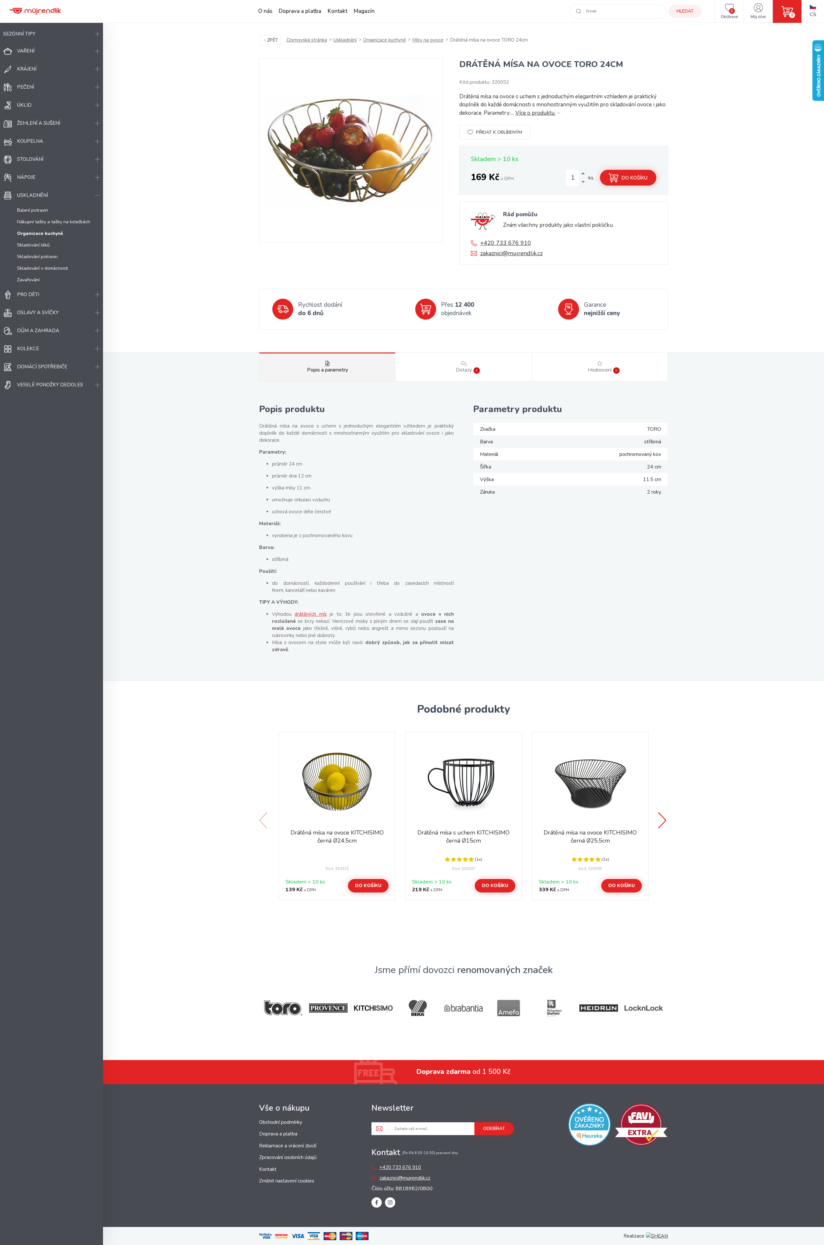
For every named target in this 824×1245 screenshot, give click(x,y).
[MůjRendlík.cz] (35, 11)
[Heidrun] (598, 1008)
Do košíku (635, 178)
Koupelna (30, 141)
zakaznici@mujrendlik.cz (511, 253)
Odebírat (494, 1128)
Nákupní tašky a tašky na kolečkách (53, 222)
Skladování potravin (37, 257)
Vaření (25, 51)
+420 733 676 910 (505, 243)
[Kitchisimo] (373, 1008)
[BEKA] (418, 1008)
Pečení (25, 87)
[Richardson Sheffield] (553, 1008)
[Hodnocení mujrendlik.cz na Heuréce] (589, 1126)
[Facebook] (376, 1202)
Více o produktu (535, 113)
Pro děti (28, 294)
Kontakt (337, 11)
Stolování (30, 159)
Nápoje (26, 177)
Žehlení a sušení (38, 123)
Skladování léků (33, 245)
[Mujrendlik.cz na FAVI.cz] (641, 1126)
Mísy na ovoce (428, 40)
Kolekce (28, 348)
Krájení (26, 69)
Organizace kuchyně (384, 40)
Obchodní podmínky (280, 1122)
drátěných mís (310, 614)
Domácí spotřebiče (42, 366)
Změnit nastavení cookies (286, 1181)
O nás (265, 11)
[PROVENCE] (328, 1008)
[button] (663, 820)
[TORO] (283, 1008)
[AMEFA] (508, 1008)
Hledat (685, 11)
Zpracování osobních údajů (287, 1157)
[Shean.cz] (657, 1236)
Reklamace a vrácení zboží (287, 1146)
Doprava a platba (300, 11)
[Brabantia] (463, 1008)
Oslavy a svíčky (38, 312)
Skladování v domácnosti (42, 268)
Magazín (364, 11)
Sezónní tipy (19, 34)
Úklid (24, 105)
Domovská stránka (306, 40)
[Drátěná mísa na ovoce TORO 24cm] (351, 150)
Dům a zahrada (38, 330)
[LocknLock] (643, 1008)
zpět (272, 40)
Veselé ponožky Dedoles (50, 384)
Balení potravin (32, 210)
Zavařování (28, 280)
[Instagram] (390, 1202)
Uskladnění (32, 195)
